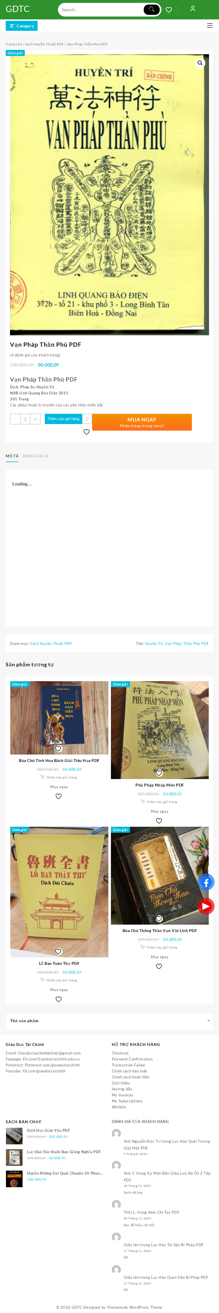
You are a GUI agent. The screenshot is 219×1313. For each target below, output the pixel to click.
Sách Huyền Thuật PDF (44, 44)
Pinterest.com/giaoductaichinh (52, 1065)
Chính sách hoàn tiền (130, 1077)
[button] (200, 63)
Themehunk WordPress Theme (135, 1307)
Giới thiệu (121, 1083)
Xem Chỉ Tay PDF (164, 1212)
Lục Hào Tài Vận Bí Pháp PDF (177, 1245)
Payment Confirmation (132, 1059)
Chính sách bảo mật (129, 1071)
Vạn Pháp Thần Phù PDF (187, 643)
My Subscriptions (127, 1101)
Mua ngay (59, 786)
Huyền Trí (154, 643)
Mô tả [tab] (12, 456)
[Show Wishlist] (171, 9)
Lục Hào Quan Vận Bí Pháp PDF (179, 1277)
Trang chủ (14, 44)
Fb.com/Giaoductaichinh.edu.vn (51, 1059)
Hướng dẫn (122, 1089)
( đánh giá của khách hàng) (35, 355)
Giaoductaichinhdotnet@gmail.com (49, 1053)
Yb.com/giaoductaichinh (44, 1071)
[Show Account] (193, 9)
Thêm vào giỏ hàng (63, 419)
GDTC (18, 8)
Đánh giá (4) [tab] (36, 456)
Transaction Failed (128, 1065)
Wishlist (119, 1107)
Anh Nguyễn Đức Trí (142, 1141)
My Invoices (123, 1095)
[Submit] (152, 10)
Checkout (120, 1053)
